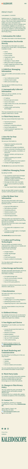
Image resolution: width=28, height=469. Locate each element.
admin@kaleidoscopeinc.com (11, 411)
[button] (25, 3)
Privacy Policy (4, 432)
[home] (4, 3)
